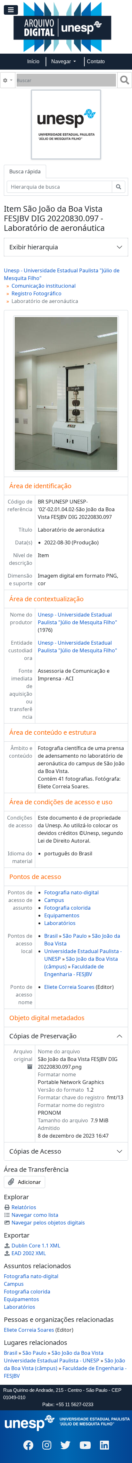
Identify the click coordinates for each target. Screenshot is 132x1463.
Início (33, 61)
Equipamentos (61, 915)
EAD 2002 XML (29, 1253)
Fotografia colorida (67, 907)
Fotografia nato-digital (71, 892)
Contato (96, 61)
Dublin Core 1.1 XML (36, 1245)
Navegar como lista (35, 1214)
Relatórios (24, 1207)
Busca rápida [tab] (25, 171)
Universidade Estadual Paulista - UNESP (51, 1360)
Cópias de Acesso (35, 1151)
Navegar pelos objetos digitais (48, 1222)
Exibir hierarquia (33, 247)
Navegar (61, 61)
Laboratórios (60, 923)
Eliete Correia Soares (69, 986)
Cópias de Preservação (43, 1036)
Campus (54, 900)
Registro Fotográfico (37, 293)
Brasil (51, 935)
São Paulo (75, 935)
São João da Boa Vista (77, 1352)
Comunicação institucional (44, 285)
